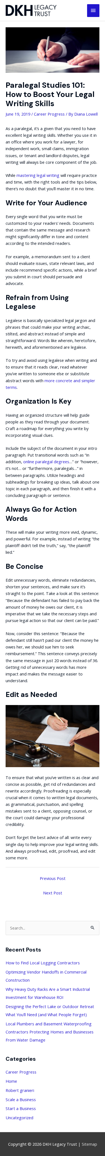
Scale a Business (21, 1099)
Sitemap (89, 1144)
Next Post (52, 893)
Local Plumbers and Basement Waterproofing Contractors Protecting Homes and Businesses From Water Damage (50, 1032)
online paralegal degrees (46, 461)
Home (11, 1081)
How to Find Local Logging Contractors (43, 962)
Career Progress (49, 114)
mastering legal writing (38, 175)
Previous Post (53, 878)
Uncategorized (19, 1117)
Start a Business (21, 1108)
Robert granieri (20, 1090)
